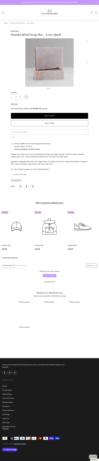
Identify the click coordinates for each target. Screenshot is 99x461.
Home (6, 23)
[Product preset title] (16, 226)
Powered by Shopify (20, 444)
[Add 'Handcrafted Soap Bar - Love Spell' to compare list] (26, 97)
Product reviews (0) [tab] (8, 265)
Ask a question (16, 180)
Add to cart (49, 116)
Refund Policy (7, 394)
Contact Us (6, 406)
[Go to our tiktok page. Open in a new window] (15, 373)
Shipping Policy (7, 402)
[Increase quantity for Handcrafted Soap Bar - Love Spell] (19, 96)
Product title (6, 245)
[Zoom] (87, 41)
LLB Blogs (6, 414)
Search (4, 386)
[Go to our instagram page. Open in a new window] (10, 373)
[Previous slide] (12, 62)
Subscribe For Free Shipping (8, 428)
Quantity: (14, 92)
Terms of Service (8, 398)
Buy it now (49, 123)
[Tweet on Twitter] (33, 186)
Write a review (49, 276)
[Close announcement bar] (96, 2)
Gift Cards (5, 423)
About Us (5, 418)
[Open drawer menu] (3, 12)
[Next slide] (87, 62)
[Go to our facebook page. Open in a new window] (4, 373)
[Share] (20, 186)
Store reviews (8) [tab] (21, 265)
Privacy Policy (7, 390)
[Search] (92, 12)
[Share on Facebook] (26, 186)
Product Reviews (8, 410)
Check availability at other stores (27, 149)
